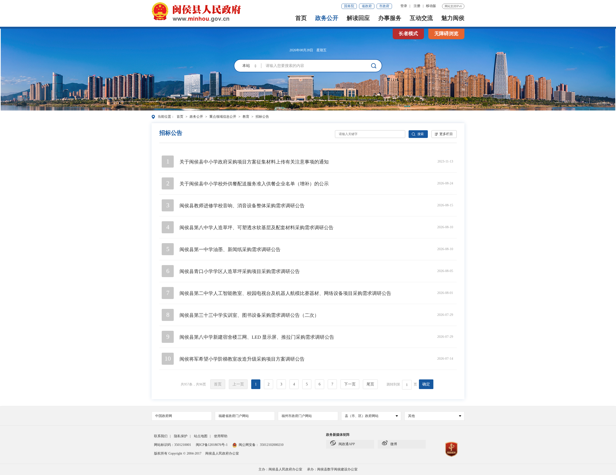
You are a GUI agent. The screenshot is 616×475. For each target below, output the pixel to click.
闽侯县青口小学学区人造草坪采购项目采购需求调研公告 (240, 271)
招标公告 (262, 116)
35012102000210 (271, 445)
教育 (246, 116)
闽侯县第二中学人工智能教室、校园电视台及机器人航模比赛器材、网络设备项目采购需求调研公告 (285, 293)
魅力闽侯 (452, 18)
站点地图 (200, 436)
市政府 (384, 6)
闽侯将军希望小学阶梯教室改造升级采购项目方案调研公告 (242, 359)
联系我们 (160, 436)
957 (186, 384)
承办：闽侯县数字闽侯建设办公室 (332, 469)
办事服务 (389, 18)
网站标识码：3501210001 (172, 445)
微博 (393, 444)
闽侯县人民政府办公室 (222, 453)
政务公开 (326, 18)
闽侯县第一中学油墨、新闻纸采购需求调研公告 (230, 249)
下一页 (350, 384)
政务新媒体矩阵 (338, 434)
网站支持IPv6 (453, 6)
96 (201, 384)
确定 (426, 384)
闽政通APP (347, 444)
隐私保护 (180, 436)
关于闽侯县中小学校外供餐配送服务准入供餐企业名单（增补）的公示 (254, 183)
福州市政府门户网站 (297, 416)
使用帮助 (220, 436)
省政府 (367, 6)
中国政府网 (163, 416)
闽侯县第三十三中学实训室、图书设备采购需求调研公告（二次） (249, 315)
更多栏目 (446, 134)
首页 (301, 18)
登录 (403, 6)
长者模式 (408, 33)
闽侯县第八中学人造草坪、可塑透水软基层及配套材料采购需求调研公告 (257, 227)
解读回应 (358, 18)
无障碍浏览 (446, 33)
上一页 (238, 384)
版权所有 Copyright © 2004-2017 (177, 453)
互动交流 (421, 18)
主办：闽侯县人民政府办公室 (280, 469)
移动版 (431, 6)
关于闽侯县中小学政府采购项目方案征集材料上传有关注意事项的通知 (254, 161)
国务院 (349, 6)
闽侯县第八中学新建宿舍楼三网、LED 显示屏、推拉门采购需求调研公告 (257, 337)
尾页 (370, 384)
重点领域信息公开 (222, 116)
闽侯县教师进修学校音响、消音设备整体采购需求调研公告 (242, 205)
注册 (417, 6)
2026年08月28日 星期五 (308, 50)
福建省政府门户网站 (233, 416)
